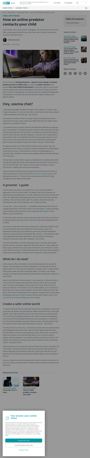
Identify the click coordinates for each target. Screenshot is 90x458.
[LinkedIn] (70, 73)
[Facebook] (65, 73)
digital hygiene (44, 211)
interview (33, 220)
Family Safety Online (22, 12)
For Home (57, 3)
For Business (68, 3)
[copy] (85, 73)
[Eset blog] (10, 2)
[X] (75, 73)
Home (4, 12)
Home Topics (11, 12)
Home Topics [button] (8, 8)
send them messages (40, 174)
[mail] (80, 73)
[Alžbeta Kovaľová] (5, 40)
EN (77, 3)
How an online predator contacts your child (42, 12)
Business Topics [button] (22, 8)
